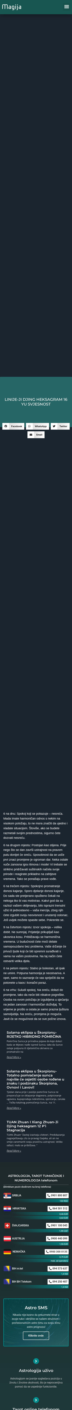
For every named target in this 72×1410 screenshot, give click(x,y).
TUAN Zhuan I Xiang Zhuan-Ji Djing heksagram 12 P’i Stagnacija (32, 1126)
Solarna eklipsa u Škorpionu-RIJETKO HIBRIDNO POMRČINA (34, 1035)
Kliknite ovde (36, 1335)
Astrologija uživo (36, 1370)
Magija (12, 6)
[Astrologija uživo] (36, 1361)
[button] (66, 7)
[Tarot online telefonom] (36, 1400)
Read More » (14, 1057)
